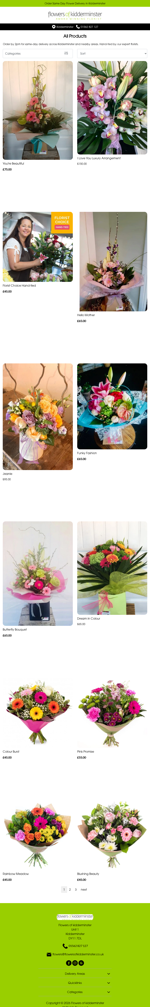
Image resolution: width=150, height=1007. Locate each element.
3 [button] (76, 889)
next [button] (84, 889)
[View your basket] (143, 13)
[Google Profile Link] (81, 962)
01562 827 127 (89, 26)
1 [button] (64, 889)
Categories (12, 53)
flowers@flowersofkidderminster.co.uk (78, 954)
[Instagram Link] (75, 962)
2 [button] (70, 889)
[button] (75, 973)
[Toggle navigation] (7, 14)
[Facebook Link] (69, 962)
